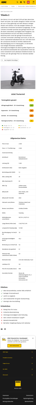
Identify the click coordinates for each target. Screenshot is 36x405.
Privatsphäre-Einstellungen (10, 398)
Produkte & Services (7, 357)
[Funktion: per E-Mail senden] (2, 329)
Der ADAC (5, 369)
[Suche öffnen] (17, 2)
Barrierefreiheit (29, 401)
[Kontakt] (24, 2)
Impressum (6, 395)
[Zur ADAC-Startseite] (3, 2)
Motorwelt (5, 374)
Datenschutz (29, 395)
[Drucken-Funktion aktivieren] (5, 329)
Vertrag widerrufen (8, 401)
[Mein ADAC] (21, 2)
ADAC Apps (5, 352)
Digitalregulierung (28, 398)
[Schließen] (33, 338)
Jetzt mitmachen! (14, 345)
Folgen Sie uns (6, 363)
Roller (13, 6)
